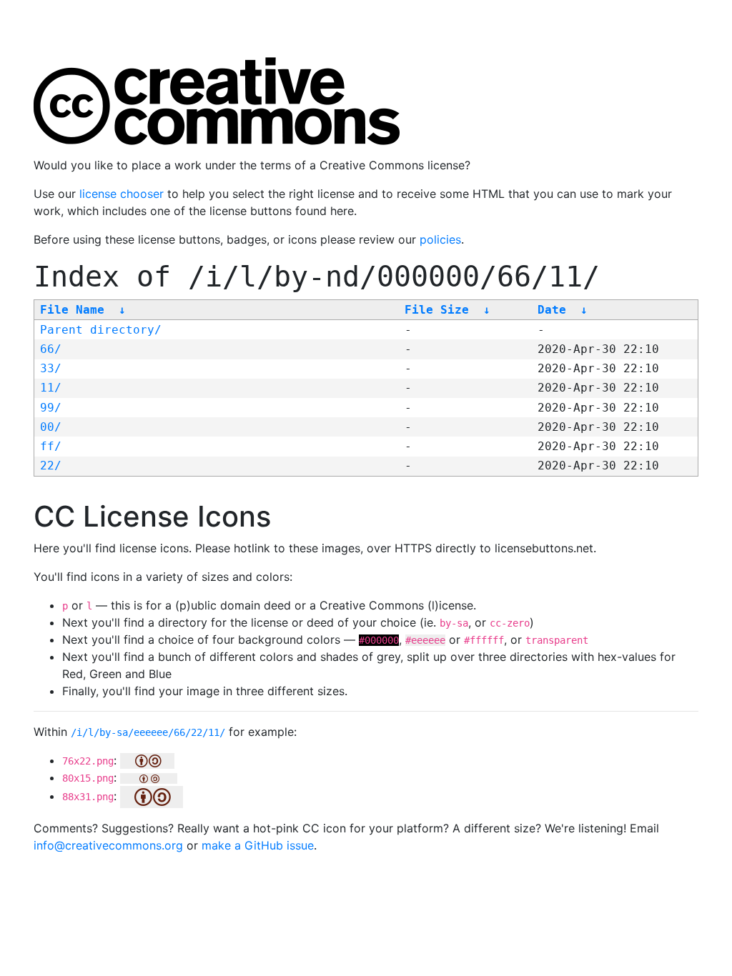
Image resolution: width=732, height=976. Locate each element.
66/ (50, 349)
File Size (437, 310)
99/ (50, 407)
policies (440, 239)
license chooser (121, 193)
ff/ (50, 446)
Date (552, 310)
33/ (50, 368)
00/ (50, 427)
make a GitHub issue (258, 845)
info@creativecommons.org (108, 845)
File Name (72, 310)
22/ (50, 465)
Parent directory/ (101, 330)
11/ (50, 387)
